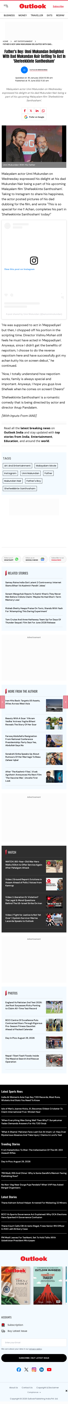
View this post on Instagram (19, 269)
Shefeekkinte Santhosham (19, 488)
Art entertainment (23, 41)
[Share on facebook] (25, 111)
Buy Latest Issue (17, 1331)
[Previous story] (2, 702)
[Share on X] (31, 111)
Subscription (15, 1325)
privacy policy (35, 1349)
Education (11, 441)
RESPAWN (61, 15)
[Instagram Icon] (34, 1369)
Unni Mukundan (30, 473)
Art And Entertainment (17, 465)
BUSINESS (9, 15)
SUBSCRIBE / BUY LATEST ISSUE (34, 1358)
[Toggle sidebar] (8, 6)
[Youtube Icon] (49, 1369)
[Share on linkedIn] (37, 111)
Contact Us (27, 1387)
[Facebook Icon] (18, 1369)
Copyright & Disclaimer (47, 1387)
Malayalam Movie (46, 465)
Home (5, 41)
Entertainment (41, 437)
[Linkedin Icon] (41, 1369)
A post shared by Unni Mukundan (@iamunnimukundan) (34, 314)
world (45, 441)
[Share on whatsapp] (43, 111)
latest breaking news (35, 428)
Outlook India (13, 432)
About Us (13, 1387)
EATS (49, 15)
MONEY (23, 15)
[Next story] (65, 702)
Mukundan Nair (12, 480)
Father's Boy (34, 480)
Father (48, 473)
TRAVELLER (37, 15)
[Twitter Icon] (26, 1369)
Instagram (10, 473)
